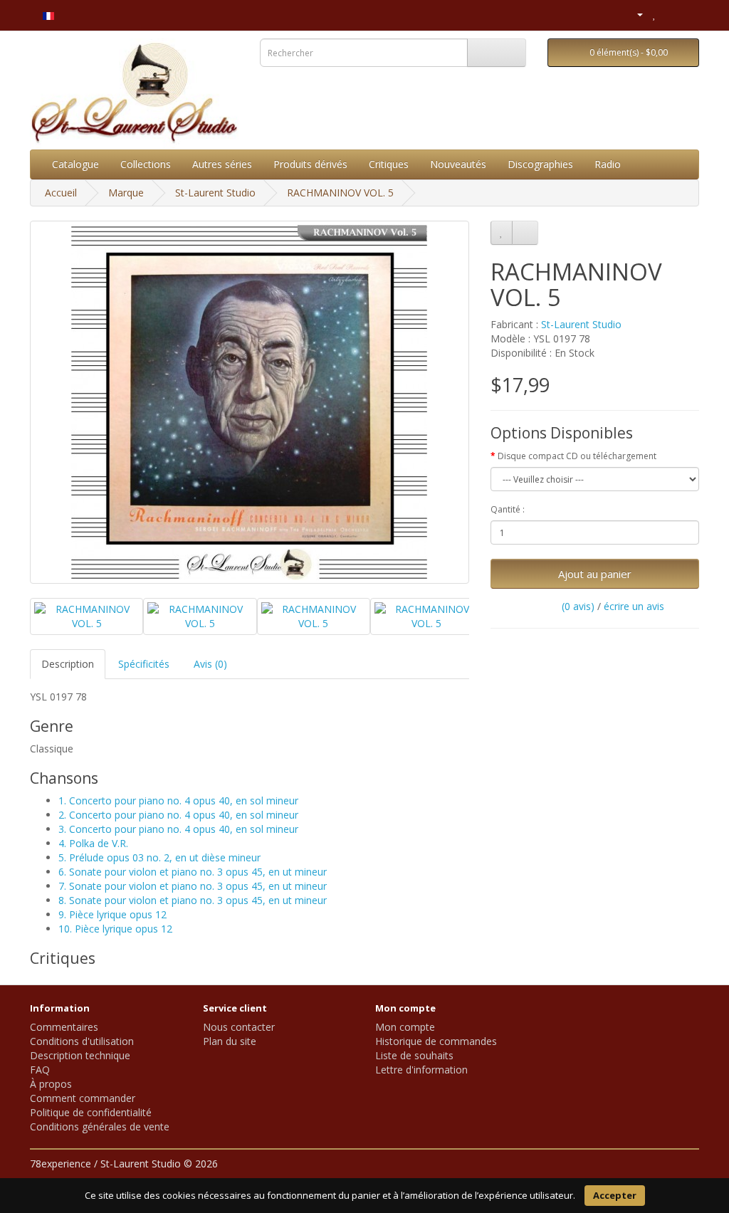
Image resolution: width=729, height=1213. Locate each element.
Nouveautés (458, 164)
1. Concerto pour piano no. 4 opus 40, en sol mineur (178, 800)
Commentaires (64, 1027)
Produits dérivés (310, 164)
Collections (145, 164)
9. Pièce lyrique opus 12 (112, 914)
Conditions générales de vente (99, 1126)
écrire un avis (634, 606)
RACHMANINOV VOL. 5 (340, 192)
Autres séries (222, 164)
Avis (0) (210, 664)
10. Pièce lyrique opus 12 (115, 928)
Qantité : (508, 509)
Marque (126, 192)
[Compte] (634, 14)
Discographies (540, 164)
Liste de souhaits (414, 1055)
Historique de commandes (436, 1041)
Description (67, 664)
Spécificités (143, 664)
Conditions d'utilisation (82, 1041)
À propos (51, 1084)
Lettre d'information (421, 1069)
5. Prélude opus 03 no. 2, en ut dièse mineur (159, 857)
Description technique (80, 1055)
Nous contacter (239, 1027)
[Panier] (670, 14)
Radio (607, 164)
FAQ (40, 1069)
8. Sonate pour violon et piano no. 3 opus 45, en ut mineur (192, 900)
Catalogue (75, 164)
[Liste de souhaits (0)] (654, 14)
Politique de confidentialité (91, 1112)
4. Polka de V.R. (93, 843)
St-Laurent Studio (215, 192)
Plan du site (229, 1041)
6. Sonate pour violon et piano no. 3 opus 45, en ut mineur (192, 871)
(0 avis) (578, 606)
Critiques (389, 164)
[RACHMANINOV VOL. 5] (249, 402)
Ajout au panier (594, 574)
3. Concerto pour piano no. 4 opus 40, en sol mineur (178, 829)
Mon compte (405, 1027)
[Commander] (688, 14)
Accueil (61, 192)
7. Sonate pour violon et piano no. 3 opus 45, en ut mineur (192, 886)
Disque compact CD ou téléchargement (577, 456)
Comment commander (82, 1098)
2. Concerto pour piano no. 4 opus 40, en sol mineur (178, 814)
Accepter (614, 1195)
